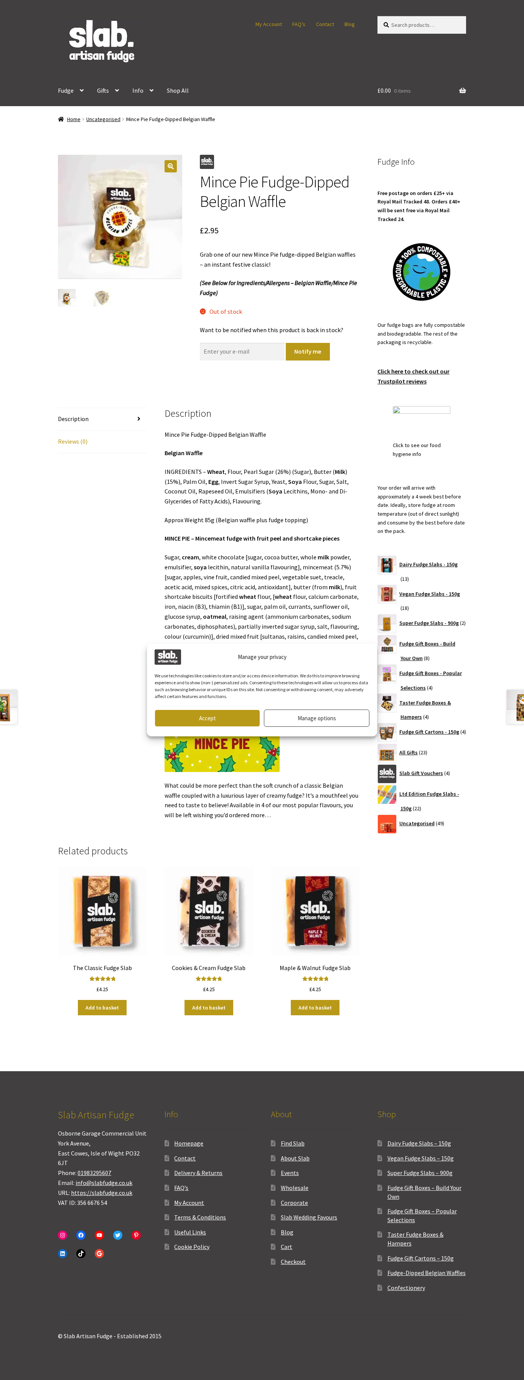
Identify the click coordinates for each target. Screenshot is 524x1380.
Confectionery (406, 1287)
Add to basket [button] (102, 1007)
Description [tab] (73, 419)
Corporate (294, 1202)
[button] (171, 166)
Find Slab (293, 1143)
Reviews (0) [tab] (72, 441)
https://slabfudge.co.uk (101, 1192)
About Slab (295, 1158)
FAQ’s (298, 24)
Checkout (293, 1261)
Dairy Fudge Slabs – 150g (419, 1143)
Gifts (103, 90)
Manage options (317, 718)
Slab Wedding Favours (309, 1217)
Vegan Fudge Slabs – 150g (420, 1158)
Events (290, 1173)
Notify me (307, 351)
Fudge (66, 90)
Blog (349, 24)
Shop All (178, 90)
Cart (286, 1247)
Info (137, 90)
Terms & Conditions (200, 1217)
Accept (207, 718)
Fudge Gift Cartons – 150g (420, 1258)
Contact (325, 24)
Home (74, 119)
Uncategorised (103, 119)
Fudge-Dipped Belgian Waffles (426, 1273)
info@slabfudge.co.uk (104, 1183)
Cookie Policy (191, 1247)
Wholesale (294, 1188)
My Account (268, 24)
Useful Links (190, 1232)
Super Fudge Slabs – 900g (420, 1173)
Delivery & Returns (198, 1173)
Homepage (188, 1143)
